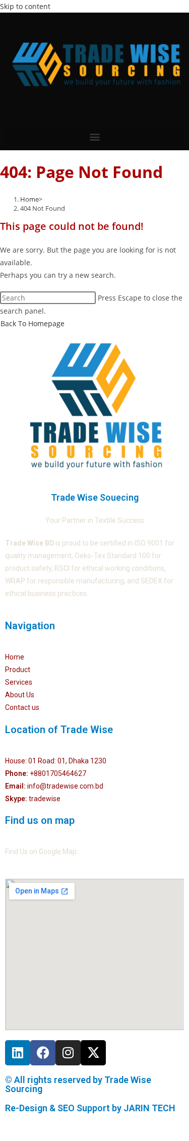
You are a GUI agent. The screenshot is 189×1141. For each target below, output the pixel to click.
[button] (94, 137)
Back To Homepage (33, 323)
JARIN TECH (149, 1108)
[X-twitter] (93, 1052)
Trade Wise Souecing (95, 497)
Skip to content (25, 6)
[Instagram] (68, 1052)
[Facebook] (42, 1052)
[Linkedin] (17, 1052)
